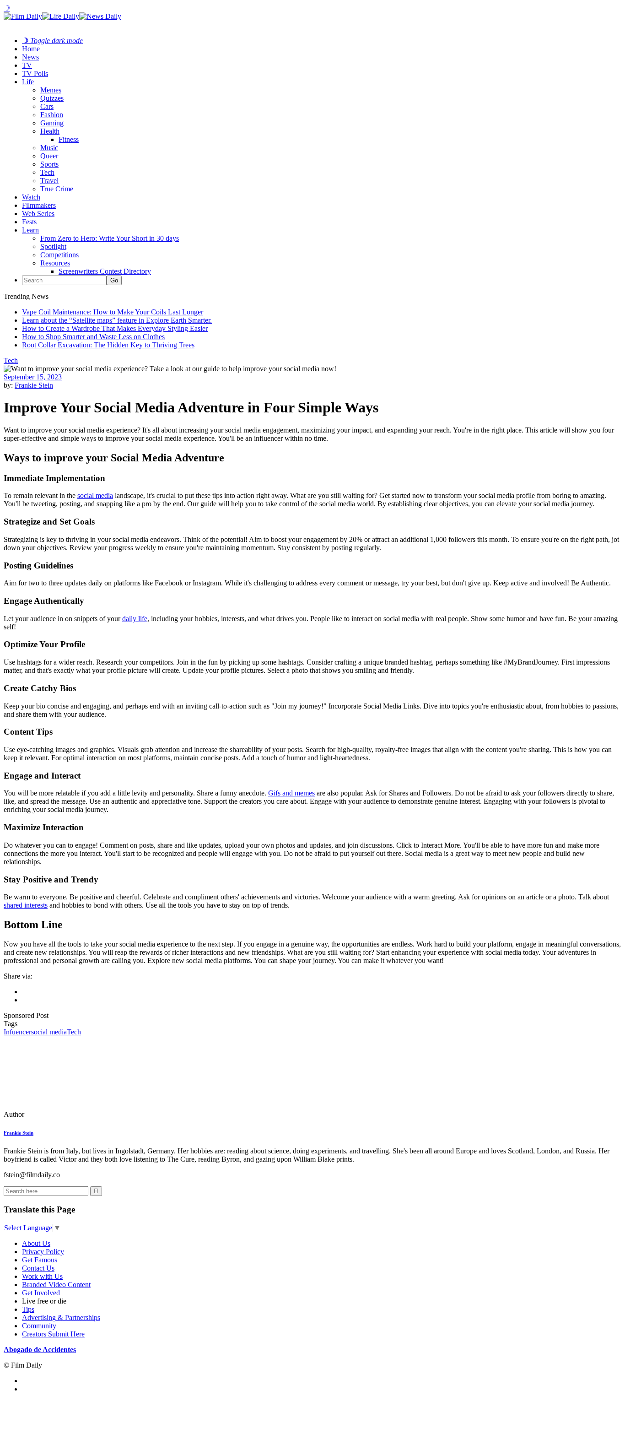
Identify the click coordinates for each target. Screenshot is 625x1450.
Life (28, 82)
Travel (49, 180)
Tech (47, 172)
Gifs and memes (291, 793)
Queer (49, 156)
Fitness (69, 139)
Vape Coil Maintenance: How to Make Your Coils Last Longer (112, 312)
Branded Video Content (56, 1284)
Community (39, 1326)
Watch (31, 197)
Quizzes (52, 98)
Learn (30, 230)
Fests (29, 222)
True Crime (56, 189)
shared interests (26, 905)
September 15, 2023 (33, 377)
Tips (28, 1309)
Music (49, 147)
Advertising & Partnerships (61, 1317)
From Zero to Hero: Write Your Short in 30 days (109, 238)
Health (49, 131)
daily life (134, 618)
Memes (50, 90)
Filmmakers (39, 205)
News (30, 57)
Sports (49, 164)
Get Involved (41, 1293)
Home (31, 49)
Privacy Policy (43, 1251)
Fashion (51, 115)
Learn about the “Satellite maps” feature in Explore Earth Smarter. (117, 320)
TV (27, 65)
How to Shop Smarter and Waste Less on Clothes (93, 337)
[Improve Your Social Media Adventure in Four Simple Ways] (66, 1114)
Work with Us (42, 1276)
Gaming (52, 123)
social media (95, 495)
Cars (47, 106)
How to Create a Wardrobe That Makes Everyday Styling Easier (115, 328)
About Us (36, 1243)
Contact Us (38, 1268)
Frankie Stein (34, 385)
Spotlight (53, 246)
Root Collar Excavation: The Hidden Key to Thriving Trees (108, 345)
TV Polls (35, 73)
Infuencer (17, 1032)
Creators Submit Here (53, 1334)
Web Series (38, 213)
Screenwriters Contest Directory (105, 271)
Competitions (59, 255)
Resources (55, 263)
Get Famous (39, 1260)
